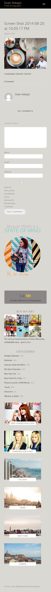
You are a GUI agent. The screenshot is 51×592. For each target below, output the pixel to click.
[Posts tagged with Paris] (22, 509)
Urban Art (8, 392)
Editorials (8, 360)
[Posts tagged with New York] (22, 537)
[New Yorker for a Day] (22, 424)
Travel (6, 387)
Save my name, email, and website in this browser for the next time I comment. (9, 197)
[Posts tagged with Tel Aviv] (22, 480)
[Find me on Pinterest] (28, 284)
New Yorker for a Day (13, 378)
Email (7, 162)
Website (7, 172)
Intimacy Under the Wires (14, 365)
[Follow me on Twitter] (25, 284)
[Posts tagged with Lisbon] (22, 565)
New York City (10, 374)
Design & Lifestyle (11, 356)
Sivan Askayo (22, 94)
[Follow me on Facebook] (23, 284)
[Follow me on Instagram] (26, 284)
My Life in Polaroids (12, 369)
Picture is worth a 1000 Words (17, 383)
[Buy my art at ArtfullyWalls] (22, 336)
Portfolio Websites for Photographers (25, 300)
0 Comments (9, 81)
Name (7, 152)
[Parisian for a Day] (22, 452)
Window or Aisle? (11, 396)
